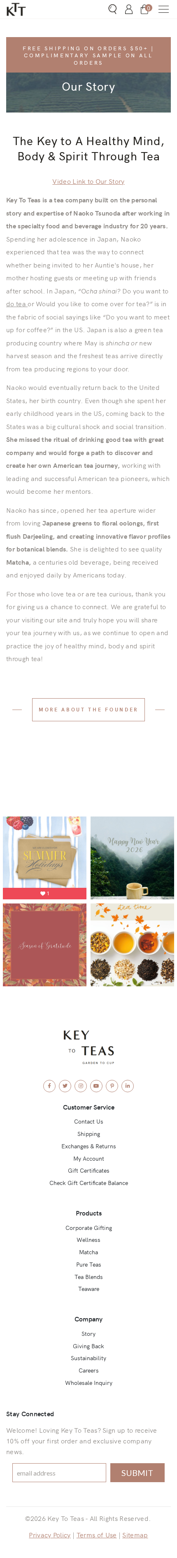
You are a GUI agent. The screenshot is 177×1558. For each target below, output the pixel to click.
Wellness (88, 1239)
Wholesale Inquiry (88, 1382)
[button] (163, 9)
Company (88, 1318)
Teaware (88, 1288)
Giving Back (88, 1346)
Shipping (88, 1133)
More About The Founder (88, 709)
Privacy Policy (49, 1534)
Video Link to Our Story (88, 180)
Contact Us (88, 1121)
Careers (89, 1370)
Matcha (88, 1252)
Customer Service (88, 1106)
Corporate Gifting (88, 1227)
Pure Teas (88, 1264)
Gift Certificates (88, 1170)
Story (88, 1333)
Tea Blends (89, 1276)
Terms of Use (97, 1534)
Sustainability (88, 1358)
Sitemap (135, 1534)
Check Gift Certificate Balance (88, 1182)
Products (89, 1212)
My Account (88, 1158)
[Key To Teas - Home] (29, 9)
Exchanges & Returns (88, 1146)
